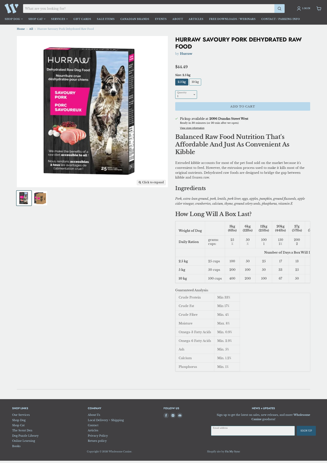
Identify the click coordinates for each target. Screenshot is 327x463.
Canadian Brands (134, 19)
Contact (93, 425)
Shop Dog (13, 19)
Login (306, 8)
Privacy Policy (98, 435)
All (31, 29)
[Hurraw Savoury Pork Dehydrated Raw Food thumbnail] (23, 198)
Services (58, 19)
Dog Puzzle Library (25, 435)
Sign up (306, 430)
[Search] (279, 8)
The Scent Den (22, 430)
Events (161, 19)
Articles (196, 19)
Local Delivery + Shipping (106, 420)
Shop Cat (36, 19)
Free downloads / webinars (232, 19)
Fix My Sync (232, 451)
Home (21, 29)
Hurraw (186, 54)
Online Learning (23, 441)
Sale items (105, 19)
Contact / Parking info (280, 19)
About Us (94, 415)
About (177, 19)
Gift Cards (82, 19)
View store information (192, 128)
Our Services (21, 415)
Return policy (97, 441)
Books (16, 446)
